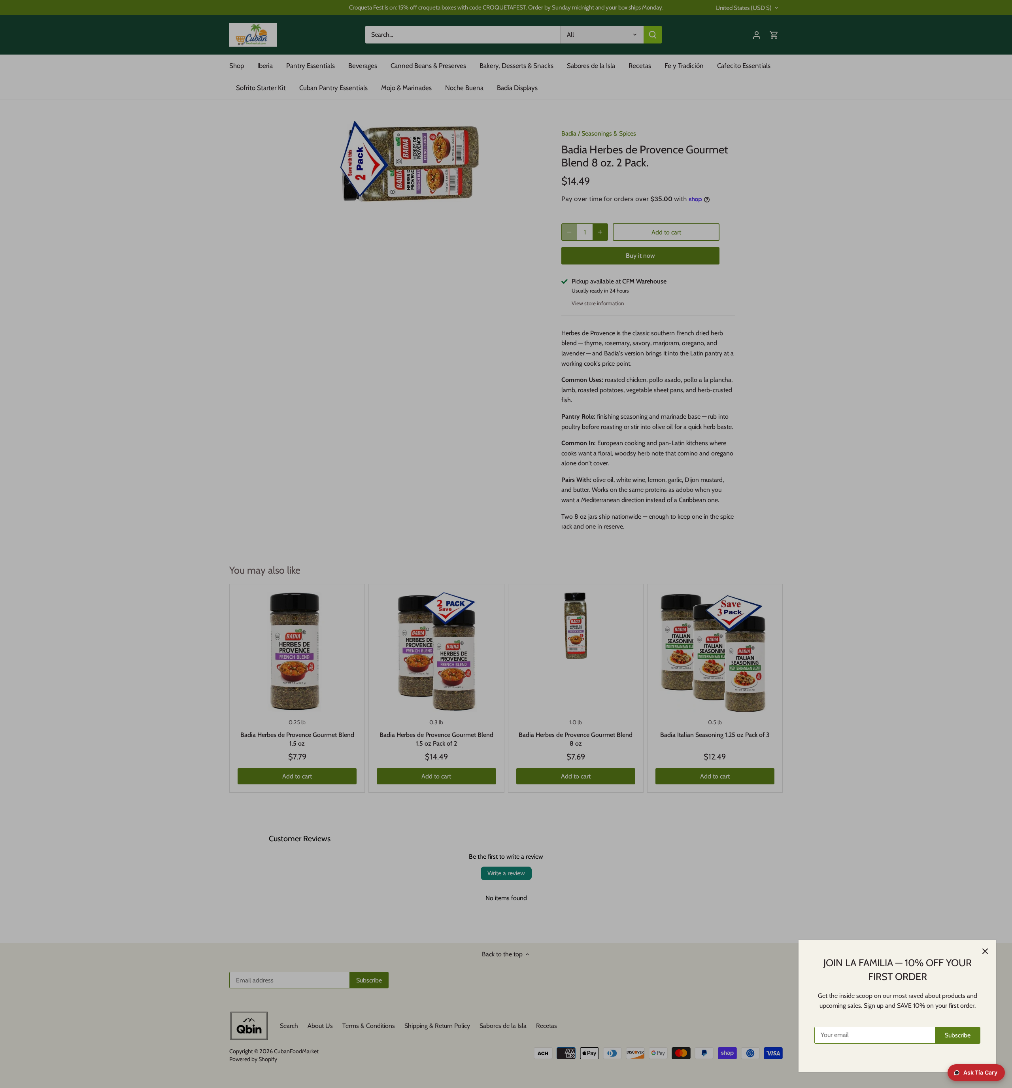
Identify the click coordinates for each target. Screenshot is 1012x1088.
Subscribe (957, 1035)
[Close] (985, 951)
